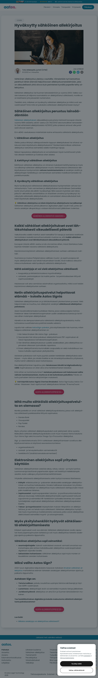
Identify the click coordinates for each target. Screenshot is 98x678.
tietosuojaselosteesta (67, 658)
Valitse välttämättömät (76, 670)
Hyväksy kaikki (76, 664)
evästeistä (87, 656)
